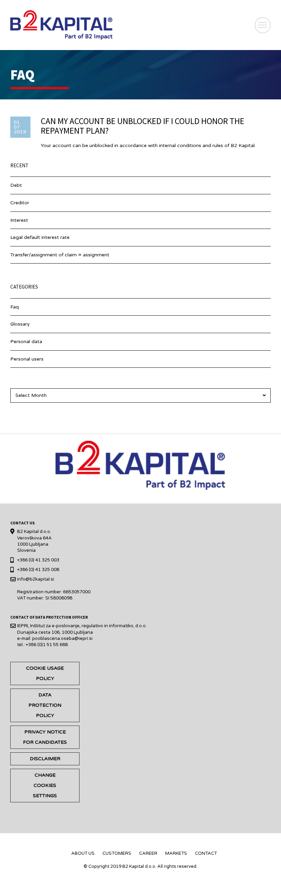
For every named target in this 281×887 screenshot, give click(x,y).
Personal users (27, 359)
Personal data (26, 341)
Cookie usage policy (45, 673)
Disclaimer (45, 759)
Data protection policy (44, 705)
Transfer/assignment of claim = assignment (59, 255)
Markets (176, 853)
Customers (116, 853)
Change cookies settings (45, 785)
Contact (206, 853)
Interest (19, 220)
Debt (16, 185)
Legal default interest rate (40, 237)
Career (148, 853)
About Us (83, 853)
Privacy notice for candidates (45, 737)
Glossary (20, 324)
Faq (14, 307)
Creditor (19, 203)
